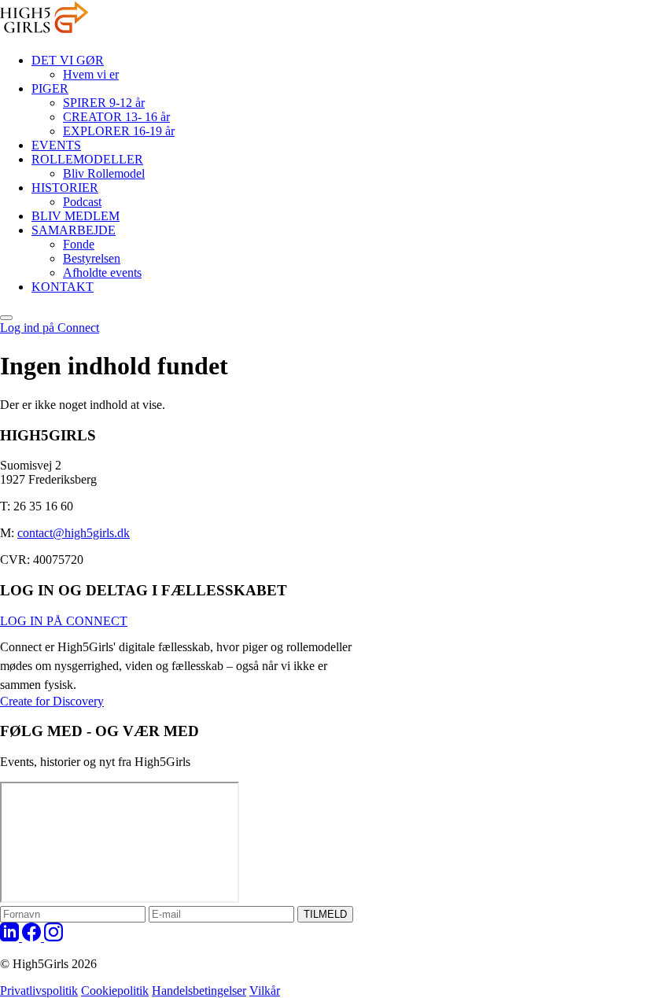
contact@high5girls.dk (73, 533)
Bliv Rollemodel (104, 173)
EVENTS (56, 145)
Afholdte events (102, 272)
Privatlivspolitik (39, 990)
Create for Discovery (52, 701)
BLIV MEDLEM (75, 216)
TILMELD (325, 914)
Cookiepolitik (115, 990)
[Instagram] (53, 937)
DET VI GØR (67, 60)
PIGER (49, 88)
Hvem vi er (91, 74)
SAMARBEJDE (73, 230)
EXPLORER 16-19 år (119, 131)
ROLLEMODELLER (87, 159)
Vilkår (264, 990)
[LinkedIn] (11, 937)
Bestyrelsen (91, 258)
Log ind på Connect (49, 327)
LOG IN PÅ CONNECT (63, 621)
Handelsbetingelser (199, 990)
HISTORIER (64, 187)
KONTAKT (62, 286)
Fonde (78, 244)
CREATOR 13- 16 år (116, 116)
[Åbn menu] (6, 317)
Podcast (82, 201)
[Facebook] (33, 937)
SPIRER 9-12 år (104, 102)
